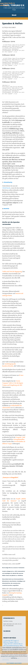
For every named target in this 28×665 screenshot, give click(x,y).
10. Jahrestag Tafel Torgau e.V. (11, 640)
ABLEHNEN (18, 663)
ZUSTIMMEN (10, 663)
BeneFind (6, 208)
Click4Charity (6, 188)
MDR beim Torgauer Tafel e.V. (11, 642)
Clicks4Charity (8, 182)
